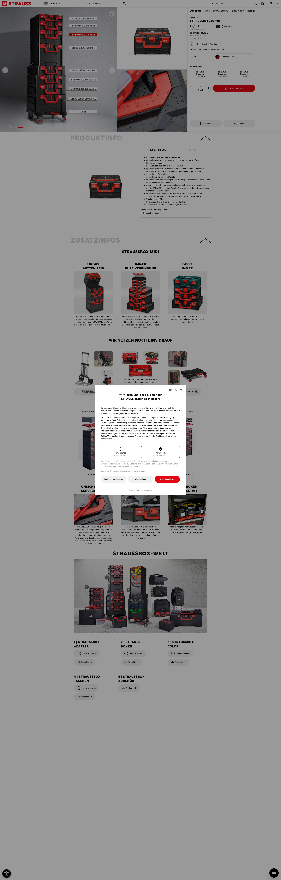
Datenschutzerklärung (135, 471)
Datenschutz (134, 490)
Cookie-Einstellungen (150, 461)
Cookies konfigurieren (113, 479)
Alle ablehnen (141, 479)
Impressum (147, 490)
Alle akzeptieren (167, 479)
